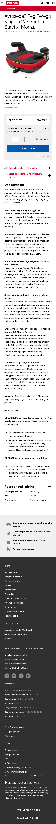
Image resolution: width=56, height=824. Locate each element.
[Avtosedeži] (5, 8)
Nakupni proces (11, 754)
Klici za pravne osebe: (14, 712)
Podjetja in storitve (13, 576)
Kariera (7, 585)
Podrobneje (19, 798)
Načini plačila (10, 763)
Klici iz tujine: (10, 699)
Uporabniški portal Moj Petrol (18, 630)
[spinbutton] (15, 139)
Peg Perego (45, 31)
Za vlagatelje (10, 589)
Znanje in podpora (12, 731)
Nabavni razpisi (11, 616)
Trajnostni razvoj (12, 581)
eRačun (8, 638)
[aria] (6, 675)
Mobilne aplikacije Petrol (15, 655)
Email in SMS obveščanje (16, 668)
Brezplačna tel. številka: (15, 690)
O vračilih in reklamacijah (15, 771)
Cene (7, 758)
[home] (12, 3)
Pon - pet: (9, 703)
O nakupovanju (11, 750)
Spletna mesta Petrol (14, 659)
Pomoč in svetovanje (14, 727)
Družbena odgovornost (15, 598)
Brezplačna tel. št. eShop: (16, 694)
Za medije (9, 594)
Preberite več (10, 107)
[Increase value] (22, 139)
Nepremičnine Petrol (14, 611)
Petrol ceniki (10, 736)
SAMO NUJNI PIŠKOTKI (28, 818)
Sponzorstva (10, 607)
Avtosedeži (11, 9)
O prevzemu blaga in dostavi (17, 767)
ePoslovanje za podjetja (15, 634)
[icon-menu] (2, 3)
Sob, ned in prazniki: (13, 707)
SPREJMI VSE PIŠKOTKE (28, 810)
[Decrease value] (9, 139)
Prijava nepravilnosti (13, 602)
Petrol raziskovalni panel (15, 663)
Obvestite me (28, 148)
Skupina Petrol (11, 572)
